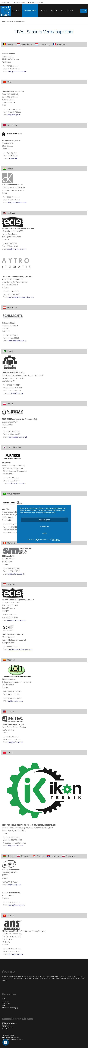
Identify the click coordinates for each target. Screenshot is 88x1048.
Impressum (5, 1001)
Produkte (15, 11)
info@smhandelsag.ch (16, 574)
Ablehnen (44, 526)
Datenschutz (6, 1003)
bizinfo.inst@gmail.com (16, 483)
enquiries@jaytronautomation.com (21, 297)
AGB (3, 1005)
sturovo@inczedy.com (16, 905)
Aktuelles (43, 11)
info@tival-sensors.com (36, 2)
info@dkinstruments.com (17, 203)
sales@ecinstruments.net (16, 249)
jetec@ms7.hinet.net (15, 742)
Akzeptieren (44, 520)
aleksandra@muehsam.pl (17, 437)
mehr (44, 533)
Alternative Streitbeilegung (10, 1008)
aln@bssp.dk (12, 158)
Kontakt (54, 11)
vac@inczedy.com (14, 885)
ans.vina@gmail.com (15, 954)
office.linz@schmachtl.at (17, 341)
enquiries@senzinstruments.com (20, 649)
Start (6, 11)
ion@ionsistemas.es (15, 701)
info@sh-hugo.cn (14, 115)
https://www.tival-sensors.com (13, 1039)
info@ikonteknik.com (15, 846)
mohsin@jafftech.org (15, 393)
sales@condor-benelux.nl (17, 72)
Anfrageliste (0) (67, 11)
